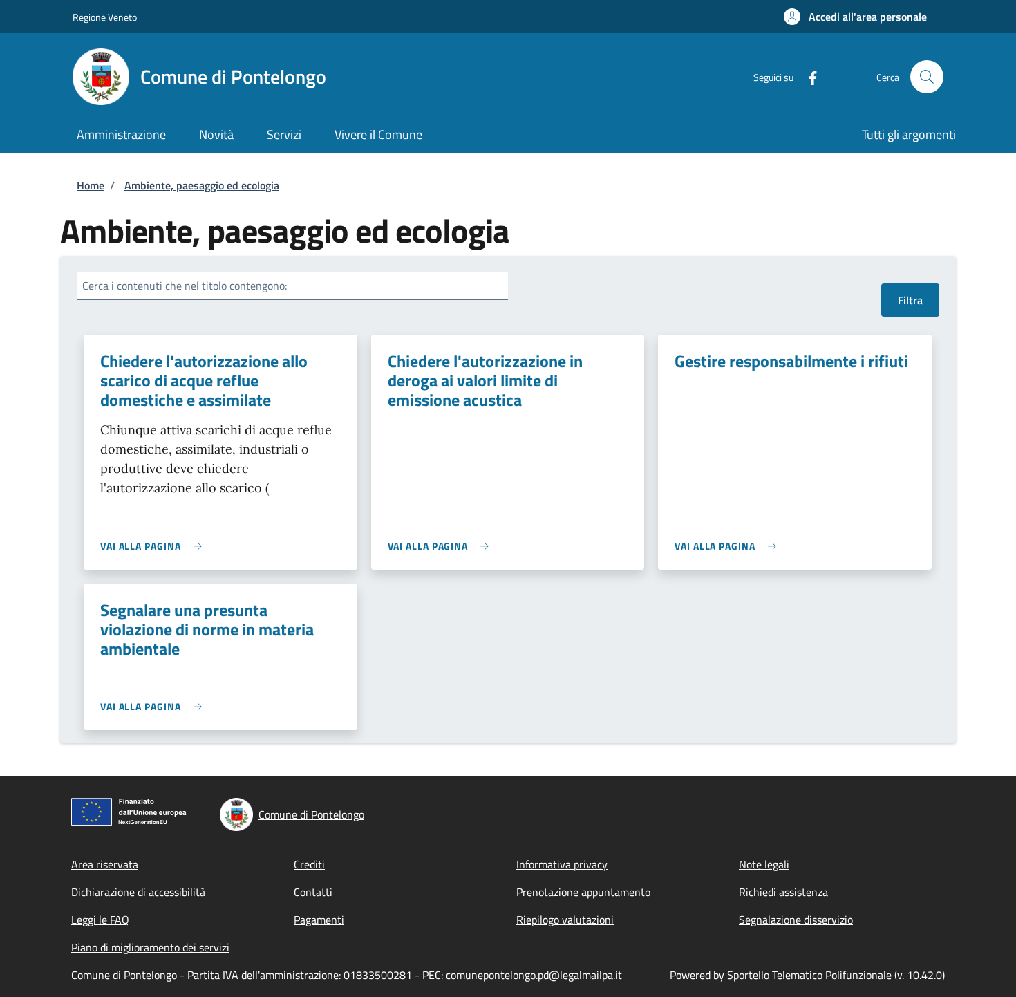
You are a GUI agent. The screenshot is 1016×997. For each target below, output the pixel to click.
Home (90, 185)
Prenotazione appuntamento (583, 892)
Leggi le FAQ (100, 919)
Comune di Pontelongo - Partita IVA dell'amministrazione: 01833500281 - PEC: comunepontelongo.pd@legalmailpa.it (346, 975)
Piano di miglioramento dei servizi (150, 947)
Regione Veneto (105, 17)
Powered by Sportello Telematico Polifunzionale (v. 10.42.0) (807, 975)
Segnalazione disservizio (796, 919)
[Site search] (926, 76)
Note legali (764, 864)
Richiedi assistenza (783, 892)
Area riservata (104, 864)
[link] (154, 546)
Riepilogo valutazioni (565, 919)
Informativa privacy (562, 864)
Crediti (309, 864)
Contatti (313, 892)
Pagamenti (319, 919)
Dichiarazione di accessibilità (138, 892)
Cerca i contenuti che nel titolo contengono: (184, 285)
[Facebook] (807, 76)
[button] (855, 16)
